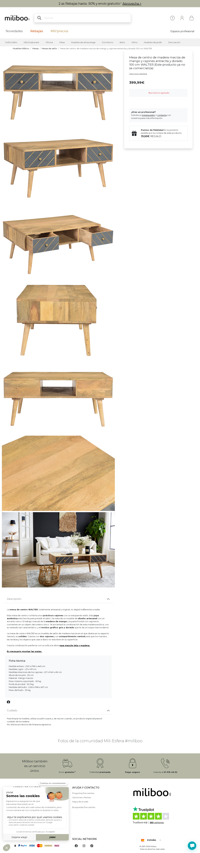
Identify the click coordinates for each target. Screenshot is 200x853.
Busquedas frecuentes (83, 807)
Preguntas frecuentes (83, 793)
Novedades (14, 31)
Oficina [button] (49, 42)
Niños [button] (134, 42)
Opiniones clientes (81, 797)
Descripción (14, 598)
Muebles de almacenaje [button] (83, 42)
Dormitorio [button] (107, 42)
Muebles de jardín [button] (153, 42)
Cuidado (12, 710)
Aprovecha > (131, 3)
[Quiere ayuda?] (192, 845)
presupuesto (148, 115)
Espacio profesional (182, 31)
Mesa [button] (62, 42)
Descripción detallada (138, 73)
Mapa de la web (80, 802)
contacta (162, 115)
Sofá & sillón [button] (11, 42)
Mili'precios (59, 31)
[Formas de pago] (40, 845)
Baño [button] (122, 42)
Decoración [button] (174, 42)
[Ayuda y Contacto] (172, 18)
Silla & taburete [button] (31, 42)
